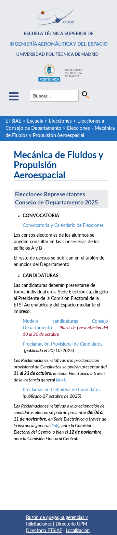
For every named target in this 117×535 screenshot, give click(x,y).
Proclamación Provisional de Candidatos (62, 344)
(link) (60, 380)
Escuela (35, 121)
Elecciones (60, 121)
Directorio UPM (71, 524)
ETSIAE (13, 121)
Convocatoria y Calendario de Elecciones (63, 225)
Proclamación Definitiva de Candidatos (61, 390)
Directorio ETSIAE (44, 530)
